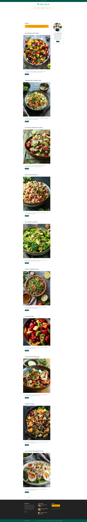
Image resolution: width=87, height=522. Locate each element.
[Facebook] (40, 1)
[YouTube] (46, 1)
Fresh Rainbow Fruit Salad (32, 33)
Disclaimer (49, 520)
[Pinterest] (43, 1)
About (58, 41)
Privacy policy (45, 520)
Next (30, 497)
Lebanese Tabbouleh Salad (31, 269)
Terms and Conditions (59, 520)
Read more (27, 74)
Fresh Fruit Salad (29, 316)
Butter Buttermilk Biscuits (44, 508)
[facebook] (25, 511)
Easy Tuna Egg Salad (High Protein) (34, 451)
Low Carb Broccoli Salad (31, 222)
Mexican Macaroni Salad (31, 174)
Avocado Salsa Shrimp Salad (32, 356)
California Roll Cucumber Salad (33, 80)
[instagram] (26, 511)
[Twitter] (44, 1)
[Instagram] (42, 1)
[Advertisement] (43, 14)
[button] (53, 8)
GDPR (54, 520)
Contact (41, 520)
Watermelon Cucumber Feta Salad (33, 127)
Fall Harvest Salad (29, 403)
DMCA (52, 520)
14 (27, 497)
